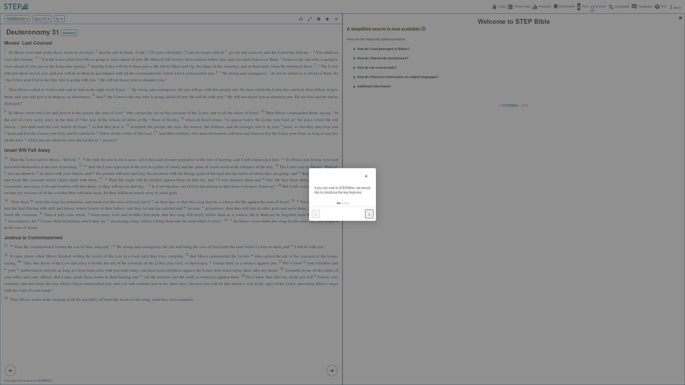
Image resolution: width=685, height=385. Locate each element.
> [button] (369, 214)
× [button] (366, 175)
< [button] (316, 214)
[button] (339, 203)
